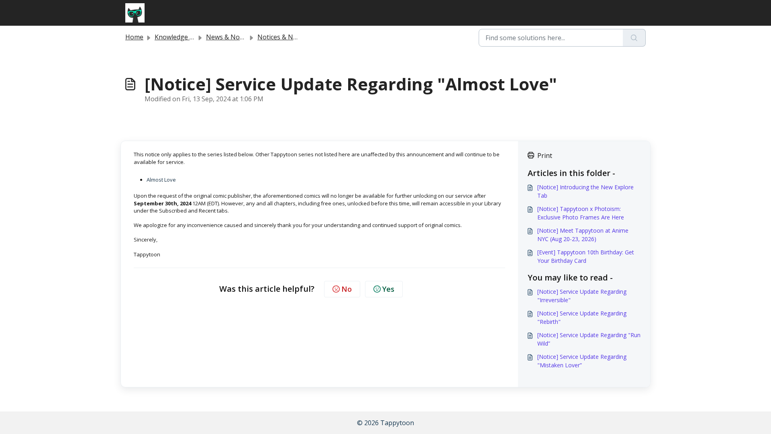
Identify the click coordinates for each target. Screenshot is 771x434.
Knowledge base (179, 37)
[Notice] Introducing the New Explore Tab (585, 191)
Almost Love (161, 179)
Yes (388, 289)
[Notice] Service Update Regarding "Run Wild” (588, 339)
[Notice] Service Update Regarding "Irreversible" (581, 296)
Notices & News (281, 37)
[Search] (634, 38)
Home (134, 37)
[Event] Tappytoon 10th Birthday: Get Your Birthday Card (585, 256)
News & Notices (229, 37)
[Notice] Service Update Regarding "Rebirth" (581, 317)
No (346, 289)
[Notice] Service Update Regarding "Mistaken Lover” (581, 361)
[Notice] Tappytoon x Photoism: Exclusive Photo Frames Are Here (580, 213)
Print (544, 155)
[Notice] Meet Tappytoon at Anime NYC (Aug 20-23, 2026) (582, 235)
